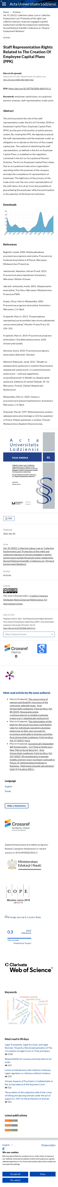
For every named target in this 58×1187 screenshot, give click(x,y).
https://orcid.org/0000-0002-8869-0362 (18, 80)
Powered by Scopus (22, 943)
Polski (8, 791)
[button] (7, 1145)
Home (6, 12)
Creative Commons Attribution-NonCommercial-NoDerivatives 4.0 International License (25, 600)
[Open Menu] (4, 4)
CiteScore (26, 932)
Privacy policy (48, 1145)
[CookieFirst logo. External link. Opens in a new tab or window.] (3, 1148)
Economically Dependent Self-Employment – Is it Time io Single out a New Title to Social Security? (31, 746)
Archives (17, 12)
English (8, 786)
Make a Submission (16, 805)
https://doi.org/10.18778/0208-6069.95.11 (29, 88)
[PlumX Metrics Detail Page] (9, 675)
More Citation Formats (16, 634)
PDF (10, 518)
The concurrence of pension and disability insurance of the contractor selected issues (29, 702)
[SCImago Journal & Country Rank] (23, 917)
